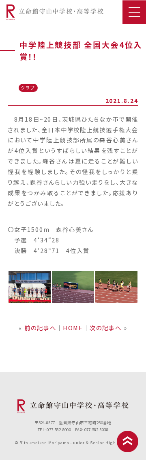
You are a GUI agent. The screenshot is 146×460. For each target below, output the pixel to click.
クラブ (28, 88)
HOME (73, 327)
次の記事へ (106, 327)
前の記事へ (40, 327)
